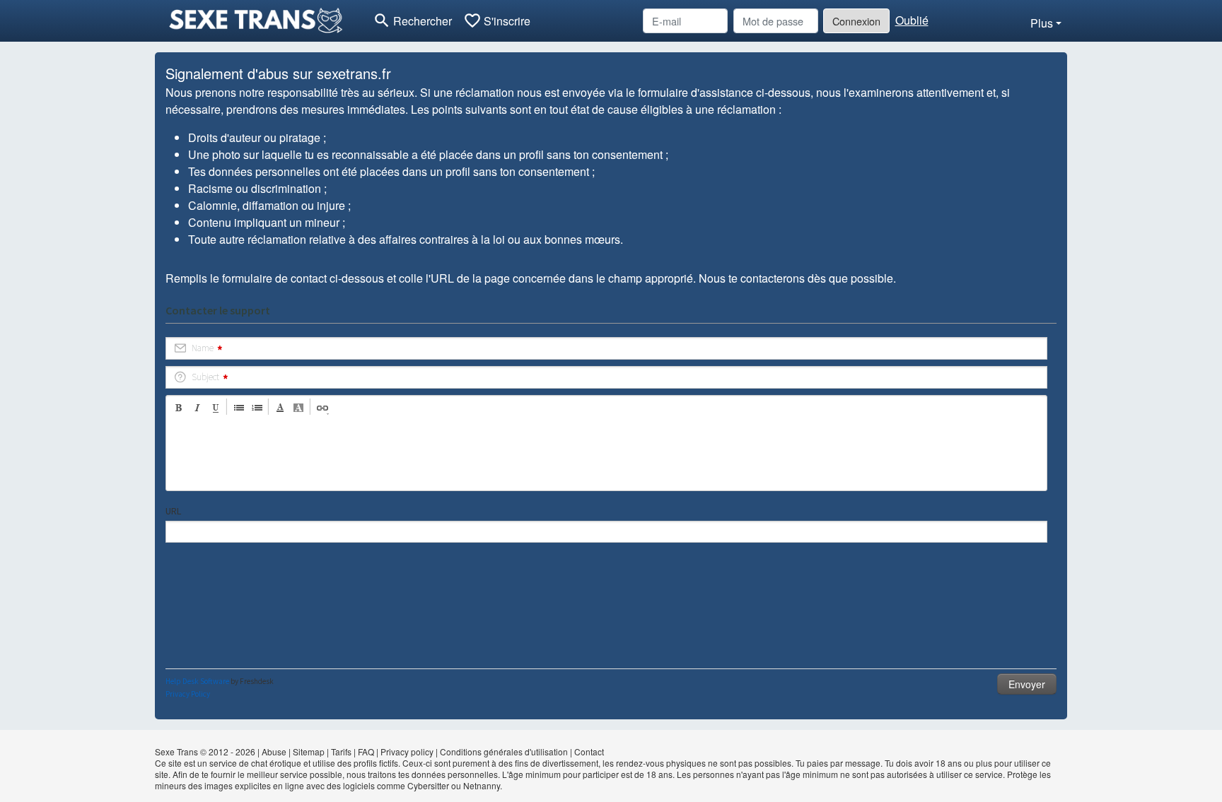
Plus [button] (1041, 23)
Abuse (274, 751)
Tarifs (341, 751)
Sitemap (309, 751)
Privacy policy (406, 751)
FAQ (366, 751)
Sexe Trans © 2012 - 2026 (205, 751)
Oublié (912, 20)
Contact (589, 751)
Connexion (856, 20)
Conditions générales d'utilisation (504, 751)
